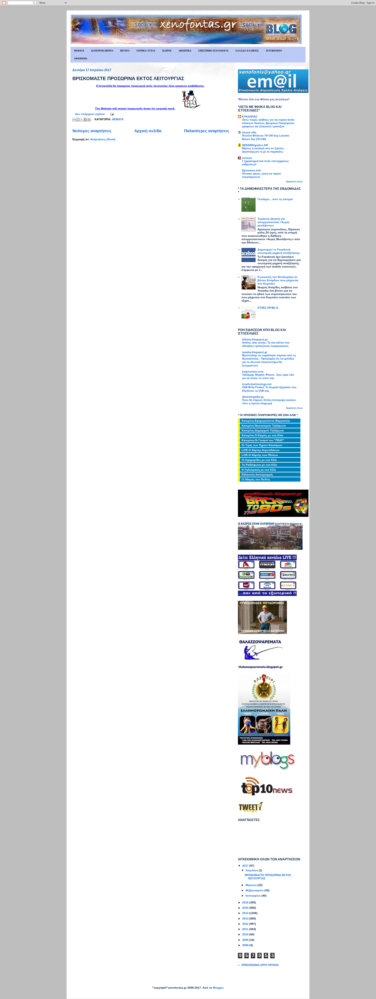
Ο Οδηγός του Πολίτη (256, 479)
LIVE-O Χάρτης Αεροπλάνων (260, 450)
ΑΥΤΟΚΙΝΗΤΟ (274, 50)
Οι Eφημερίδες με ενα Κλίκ (259, 459)
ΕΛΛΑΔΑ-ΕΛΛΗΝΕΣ (247, 50)
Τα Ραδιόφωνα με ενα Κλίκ (259, 464)
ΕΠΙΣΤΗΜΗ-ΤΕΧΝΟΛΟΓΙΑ (213, 50)
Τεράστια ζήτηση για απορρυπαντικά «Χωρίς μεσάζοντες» (273, 222)
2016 (245, 902)
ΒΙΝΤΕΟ (124, 50)
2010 (245, 934)
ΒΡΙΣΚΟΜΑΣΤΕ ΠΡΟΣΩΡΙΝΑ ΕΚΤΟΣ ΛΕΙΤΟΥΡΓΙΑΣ (128, 78)
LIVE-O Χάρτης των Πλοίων (260, 455)
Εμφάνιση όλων (294, 181)
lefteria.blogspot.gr (255, 339)
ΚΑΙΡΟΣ (167, 50)
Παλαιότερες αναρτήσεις (206, 131)
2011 (245, 929)
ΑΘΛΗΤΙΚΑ (185, 50)
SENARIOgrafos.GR (255, 145)
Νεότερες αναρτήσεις (91, 131)
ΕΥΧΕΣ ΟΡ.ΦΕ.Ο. (268, 307)
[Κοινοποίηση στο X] (82, 120)
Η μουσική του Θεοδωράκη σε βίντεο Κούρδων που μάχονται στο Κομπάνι (278, 280)
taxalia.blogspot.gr (254, 352)
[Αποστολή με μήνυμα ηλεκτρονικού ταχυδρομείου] (74, 120)
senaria (247, 157)
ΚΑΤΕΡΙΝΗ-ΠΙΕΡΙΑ (102, 50)
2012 (245, 923)
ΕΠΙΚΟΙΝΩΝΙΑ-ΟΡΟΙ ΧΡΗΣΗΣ (260, 964)
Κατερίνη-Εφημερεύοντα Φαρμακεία (266, 420)
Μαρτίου (252, 885)
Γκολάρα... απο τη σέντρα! (275, 199)
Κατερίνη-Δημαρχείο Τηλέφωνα (263, 430)
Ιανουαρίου (253, 895)
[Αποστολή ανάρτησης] (111, 114)
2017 (245, 865)
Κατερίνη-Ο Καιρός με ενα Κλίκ (262, 435)
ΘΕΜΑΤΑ (79, 50)
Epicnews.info (251, 170)
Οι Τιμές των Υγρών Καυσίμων (262, 445)
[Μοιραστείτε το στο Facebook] (85, 120)
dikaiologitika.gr (253, 396)
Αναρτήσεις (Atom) (102, 139)
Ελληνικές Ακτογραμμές (257, 474)
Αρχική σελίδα (147, 131)
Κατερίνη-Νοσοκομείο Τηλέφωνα (264, 425)
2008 (245, 945)
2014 (245, 913)
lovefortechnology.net (257, 384)
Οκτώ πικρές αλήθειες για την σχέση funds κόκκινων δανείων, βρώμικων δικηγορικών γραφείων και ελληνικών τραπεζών (268, 123)
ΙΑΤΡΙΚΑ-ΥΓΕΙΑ (145, 50)
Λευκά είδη (249, 132)
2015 (245, 907)
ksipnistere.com (252, 371)
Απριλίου (252, 870)
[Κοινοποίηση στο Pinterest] (89, 120)
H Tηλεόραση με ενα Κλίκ (259, 469)
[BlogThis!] (78, 120)
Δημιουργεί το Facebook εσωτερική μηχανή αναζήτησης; (279, 251)
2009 (245, 939)
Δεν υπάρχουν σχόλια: (90, 114)
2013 (245, 918)
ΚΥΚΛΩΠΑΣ (249, 116)
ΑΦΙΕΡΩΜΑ (80, 58)
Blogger (218, 987)
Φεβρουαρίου (255, 890)
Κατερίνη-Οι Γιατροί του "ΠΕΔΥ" (263, 440)
